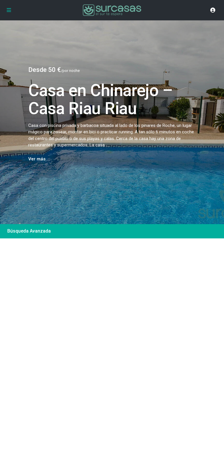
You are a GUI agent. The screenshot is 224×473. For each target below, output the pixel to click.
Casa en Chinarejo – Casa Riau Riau (100, 99)
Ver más (37, 159)
